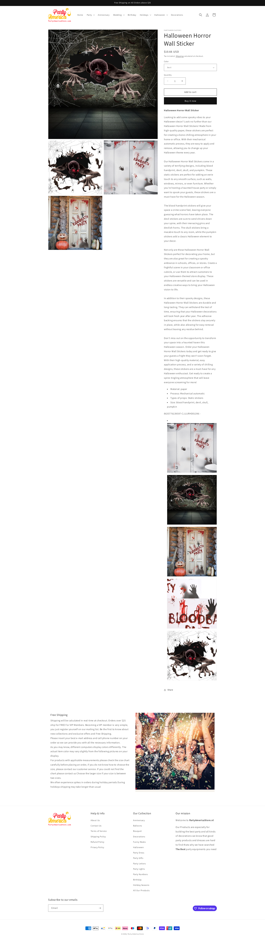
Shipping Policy (98, 836)
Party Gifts (138, 858)
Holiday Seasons (141, 885)
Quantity (168, 75)
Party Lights (139, 869)
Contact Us (96, 825)
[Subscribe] (99, 908)
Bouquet (137, 831)
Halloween (138, 847)
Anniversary (139, 820)
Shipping (180, 56)
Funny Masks (139, 842)
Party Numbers (140, 874)
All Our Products (141, 890)
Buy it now (190, 100)
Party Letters (139, 863)
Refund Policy (97, 842)
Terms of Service (99, 831)
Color (166, 61)
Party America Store (136, 934)
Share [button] (170, 689)
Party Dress (138, 852)
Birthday (137, 879)
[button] (90, 15)
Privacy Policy (97, 847)
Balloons (137, 825)
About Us (95, 820)
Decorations (139, 836)
